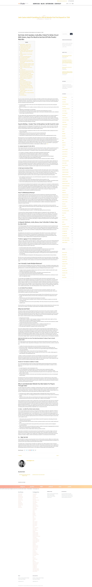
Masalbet (63, 167)
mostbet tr (64, 190)
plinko (33, 560)
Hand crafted (64, 163)
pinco (63, 215)
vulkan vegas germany (65, 240)
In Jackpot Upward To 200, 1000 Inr (25, 46)
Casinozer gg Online (65, 160)
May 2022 (63, 275)
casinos (63, 158)
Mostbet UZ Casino (65, 194)
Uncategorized (64, 233)
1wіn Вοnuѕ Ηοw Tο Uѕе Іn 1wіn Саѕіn (38, 474)
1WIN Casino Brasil (65, 104)
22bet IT (63, 129)
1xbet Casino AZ (64, 117)
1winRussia (64, 115)
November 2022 (64, 272)
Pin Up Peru (34, 555)
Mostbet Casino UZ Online (66, 176)
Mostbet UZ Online (65, 197)
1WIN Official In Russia (66, 108)
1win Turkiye (64, 110)
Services (36, 4)
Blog (43, 4)
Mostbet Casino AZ (65, 174)
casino (63, 147)
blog (63, 140)
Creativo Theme (35, 585)
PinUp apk (64, 217)
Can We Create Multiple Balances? (25, 56)
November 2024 (64, 259)
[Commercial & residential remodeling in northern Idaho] (23, 3)
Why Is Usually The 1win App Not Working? (27, 92)
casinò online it (64, 156)
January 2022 (64, 277)
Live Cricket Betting (23, 95)
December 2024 (20, 496)
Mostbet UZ (64, 192)
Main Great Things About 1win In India (26, 86)
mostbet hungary (65, 181)
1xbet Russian (64, 126)
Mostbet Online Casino (66, 183)
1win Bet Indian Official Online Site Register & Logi (24, 475)
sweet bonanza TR (65, 228)
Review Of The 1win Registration (25, 84)
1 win (47, 143)
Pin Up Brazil (64, 206)
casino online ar (35, 524)
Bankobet (63, 133)
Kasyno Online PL (65, 165)
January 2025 (64, 254)
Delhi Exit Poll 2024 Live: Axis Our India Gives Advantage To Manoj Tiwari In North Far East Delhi (27, 61)
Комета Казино (64, 242)
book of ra (63, 142)
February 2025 (64, 252)
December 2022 (64, 270)
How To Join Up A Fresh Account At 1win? (26, 70)
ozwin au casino (64, 201)
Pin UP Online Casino (65, 210)
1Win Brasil (64, 99)
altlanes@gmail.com (30, 460)
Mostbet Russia (35, 542)
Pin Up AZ (63, 203)
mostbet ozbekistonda (65, 185)
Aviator (63, 131)
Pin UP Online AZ (65, 208)
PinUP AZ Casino (64, 219)
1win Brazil (64, 101)
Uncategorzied (64, 235)
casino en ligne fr (65, 149)
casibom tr (64, 144)
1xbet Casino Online (35, 506)
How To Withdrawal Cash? (24, 49)
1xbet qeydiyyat (64, 124)
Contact (58, 4)
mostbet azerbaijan (65, 172)
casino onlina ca (64, 151)
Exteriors (50, 4)
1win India (44, 15)
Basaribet (63, 135)
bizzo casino (64, 138)
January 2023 (64, 268)
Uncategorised (64, 231)
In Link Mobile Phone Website (25, 57)
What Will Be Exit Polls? (23, 58)
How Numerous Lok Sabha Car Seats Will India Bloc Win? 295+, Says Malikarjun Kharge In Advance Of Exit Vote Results (26, 75)
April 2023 (64, 266)
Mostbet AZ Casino (65, 169)
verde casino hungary (65, 237)
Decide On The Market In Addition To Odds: (27, 63)
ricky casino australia (65, 226)
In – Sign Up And (22, 69)
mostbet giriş (64, 178)
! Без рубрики (64, 97)
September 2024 (65, 263)
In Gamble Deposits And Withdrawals (26, 85)
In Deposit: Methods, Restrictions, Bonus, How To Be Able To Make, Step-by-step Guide (26, 51)
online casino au (65, 199)
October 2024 (64, 261)
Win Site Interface (23, 80)
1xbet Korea (64, 122)
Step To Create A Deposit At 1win (25, 81)
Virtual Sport (22, 93)
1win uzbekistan (64, 113)
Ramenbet (64, 224)
